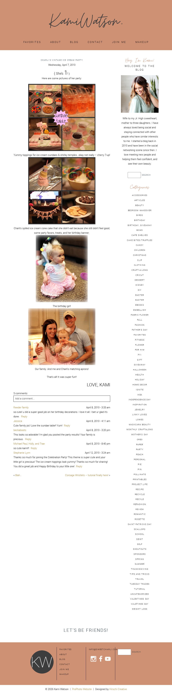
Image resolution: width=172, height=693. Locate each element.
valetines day (139, 604)
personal (140, 459)
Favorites (32, 42)
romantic (140, 514)
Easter (139, 300)
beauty (139, 205)
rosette (140, 519)
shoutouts (140, 549)
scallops (140, 529)
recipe (140, 489)
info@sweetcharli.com (103, 649)
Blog (74, 42)
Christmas (139, 255)
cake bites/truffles (140, 240)
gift (139, 359)
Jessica (17, 421)
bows (140, 230)
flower (139, 345)
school (139, 534)
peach (139, 454)
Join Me (119, 42)
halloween (140, 369)
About (55, 42)
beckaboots (19, 430)
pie (140, 464)
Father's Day (139, 329)
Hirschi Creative (118, 689)
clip (139, 260)
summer (140, 564)
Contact (95, 42)
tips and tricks (140, 574)
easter (139, 295)
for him (140, 349)
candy (139, 245)
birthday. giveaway (140, 225)
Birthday (139, 220)
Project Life (139, 484)
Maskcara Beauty (140, 424)
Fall (139, 320)
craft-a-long (140, 270)
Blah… (18, 475)
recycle (140, 494)
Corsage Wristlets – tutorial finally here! (86, 475)
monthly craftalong (139, 429)
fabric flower (139, 315)
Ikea (139, 394)
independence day (140, 399)
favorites (140, 334)
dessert (140, 280)
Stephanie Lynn (21, 452)
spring (139, 559)
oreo (140, 439)
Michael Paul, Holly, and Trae (29, 443)
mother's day (139, 434)
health (139, 374)
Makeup (142, 42)
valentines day (139, 599)
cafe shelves (140, 235)
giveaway (140, 364)
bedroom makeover (140, 210)
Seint (139, 539)
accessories (139, 195)
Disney (140, 285)
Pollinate (140, 474)
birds (139, 215)
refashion (140, 504)
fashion (140, 325)
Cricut (140, 275)
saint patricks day (140, 524)
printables (140, 479)
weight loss (140, 609)
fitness (140, 340)
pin (140, 469)
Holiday (140, 379)
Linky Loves (139, 414)
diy (140, 290)
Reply (24, 416)
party (139, 449)
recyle (140, 499)
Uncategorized (140, 594)
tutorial (139, 589)
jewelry (140, 409)
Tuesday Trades (139, 584)
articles (139, 200)
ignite (140, 389)
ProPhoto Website (82, 689)
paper (139, 444)
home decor (140, 384)
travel (139, 579)
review (140, 509)
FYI (140, 354)
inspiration (140, 404)
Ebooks (139, 305)
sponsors (140, 554)
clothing (140, 265)
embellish (139, 310)
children (139, 250)
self (139, 544)
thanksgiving (139, 569)
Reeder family (21, 407)
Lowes (139, 419)
